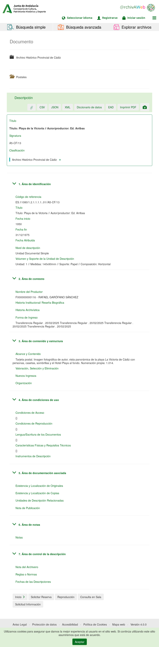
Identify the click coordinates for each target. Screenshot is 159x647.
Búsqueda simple (30, 27)
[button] (154, 18)
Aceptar (79, 642)
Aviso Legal (20, 624)
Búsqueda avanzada (83, 27)
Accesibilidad (70, 624)
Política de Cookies (95, 624)
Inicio (18, 597)
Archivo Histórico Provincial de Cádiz (34, 160)
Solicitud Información (28, 604)
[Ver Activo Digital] (144, 107)
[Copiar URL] (31, 107)
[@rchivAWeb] (139, 8)
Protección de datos (44, 624)
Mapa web (118, 624)
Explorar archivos (135, 27)
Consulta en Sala (90, 597)
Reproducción (65, 597)
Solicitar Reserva (41, 597)
